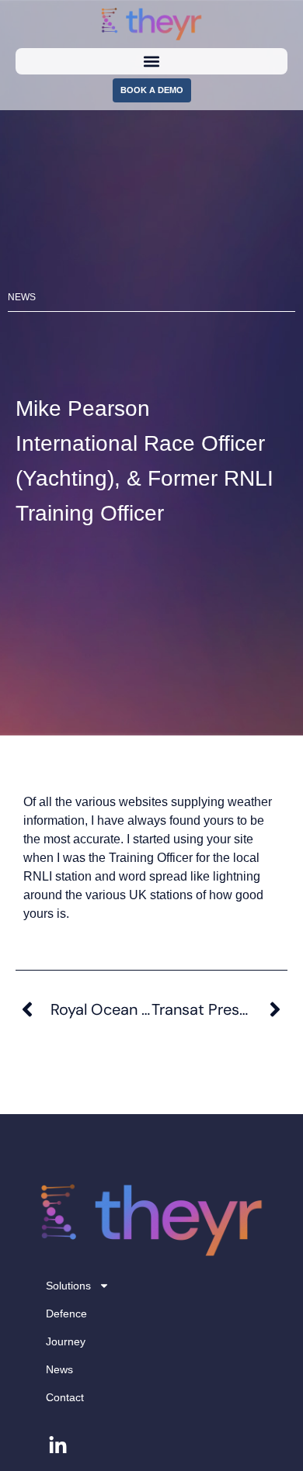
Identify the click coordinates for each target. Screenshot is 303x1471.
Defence (66, 1313)
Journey (65, 1341)
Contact (65, 1397)
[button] (152, 61)
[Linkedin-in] (57, 1446)
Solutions (68, 1285)
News (59, 1369)
